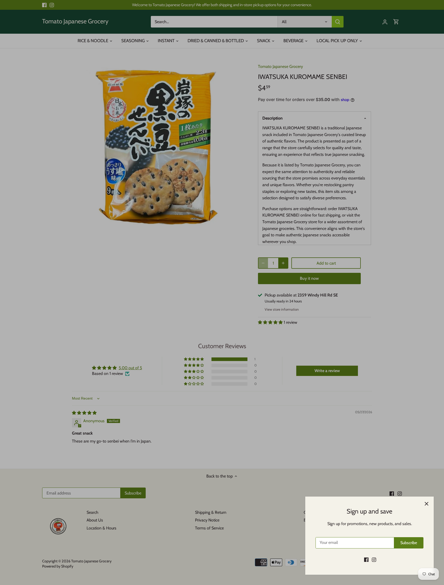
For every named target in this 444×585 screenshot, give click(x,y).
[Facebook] (366, 559)
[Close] (426, 503)
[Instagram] (374, 559)
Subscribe (408, 542)
